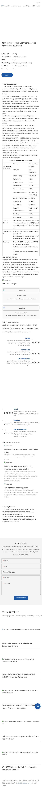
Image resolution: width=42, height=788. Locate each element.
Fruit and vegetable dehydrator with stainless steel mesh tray (20, 737)
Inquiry (7, 75)
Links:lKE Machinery (23, 783)
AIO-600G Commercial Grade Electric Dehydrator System (17, 644)
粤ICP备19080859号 (9, 783)
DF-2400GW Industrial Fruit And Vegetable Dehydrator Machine (19, 768)
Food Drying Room (8, 616)
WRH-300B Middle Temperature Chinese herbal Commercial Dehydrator (18, 675)
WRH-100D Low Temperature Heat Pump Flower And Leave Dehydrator (18, 706)
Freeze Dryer (20, 616)
